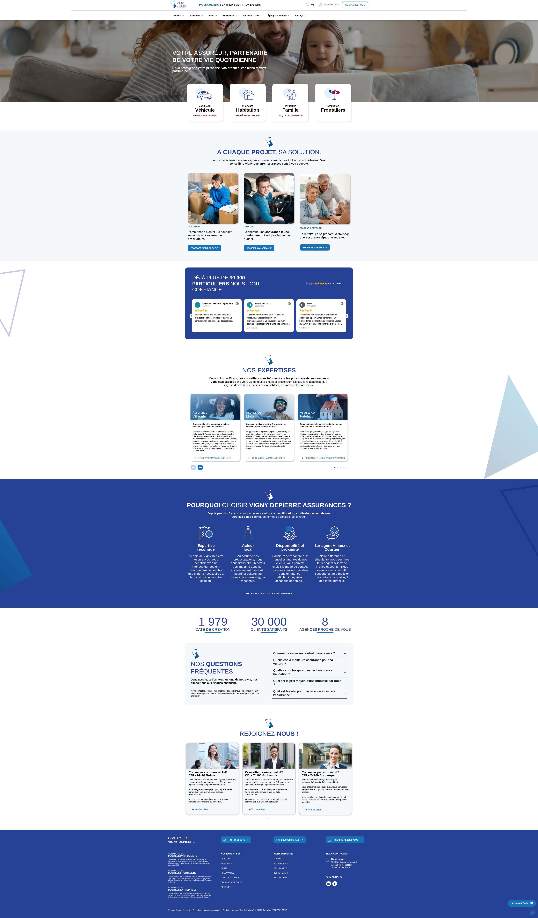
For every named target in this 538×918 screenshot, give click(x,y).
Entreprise (230, 4)
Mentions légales (174, 910)
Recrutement (280, 873)
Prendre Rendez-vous (346, 840)
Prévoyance (227, 873)
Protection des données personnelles (207, 910)
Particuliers (209, 4)
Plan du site (187, 910)
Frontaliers (251, 4)
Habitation (227, 863)
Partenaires (280, 878)
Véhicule (226, 859)
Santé (224, 868)
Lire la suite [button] (200, 328)
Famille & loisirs (230, 878)
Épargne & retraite (232, 882)
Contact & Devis (520, 903)
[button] (346, 316)
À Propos (278, 859)
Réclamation (280, 868)
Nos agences (280, 863)
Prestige (226, 887)
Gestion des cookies (230, 910)
